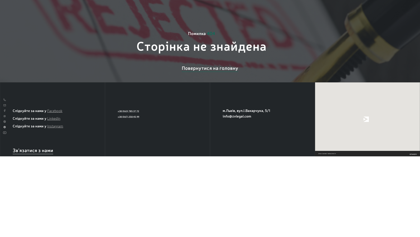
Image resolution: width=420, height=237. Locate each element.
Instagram (55, 125)
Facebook (54, 110)
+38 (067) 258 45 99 (128, 116)
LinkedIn (53, 118)
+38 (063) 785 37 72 (128, 111)
